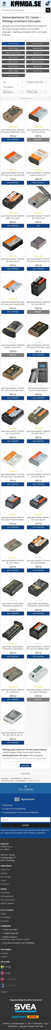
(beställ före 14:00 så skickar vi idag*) (15, 939)
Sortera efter (6, 90)
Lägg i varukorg (13, 139)
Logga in (4, 992)
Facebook (4, 953)
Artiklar (3, 914)
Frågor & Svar (6, 869)
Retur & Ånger (6, 877)
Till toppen (26, 789)
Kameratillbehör (16, 778)
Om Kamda (5, 893)
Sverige (8, 967)
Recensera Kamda (8, 900)
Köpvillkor (4, 873)
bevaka (38, 139)
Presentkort (5, 884)
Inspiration (5, 921)
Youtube (4, 957)
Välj (38, 226)
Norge (7, 973)
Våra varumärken (7, 896)
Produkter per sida (31, 90)
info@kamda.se (7, 846)
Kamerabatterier (21, 781)
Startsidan (4, 778)
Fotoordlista (5, 917)
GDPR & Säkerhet (7, 903)
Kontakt (3, 880)
